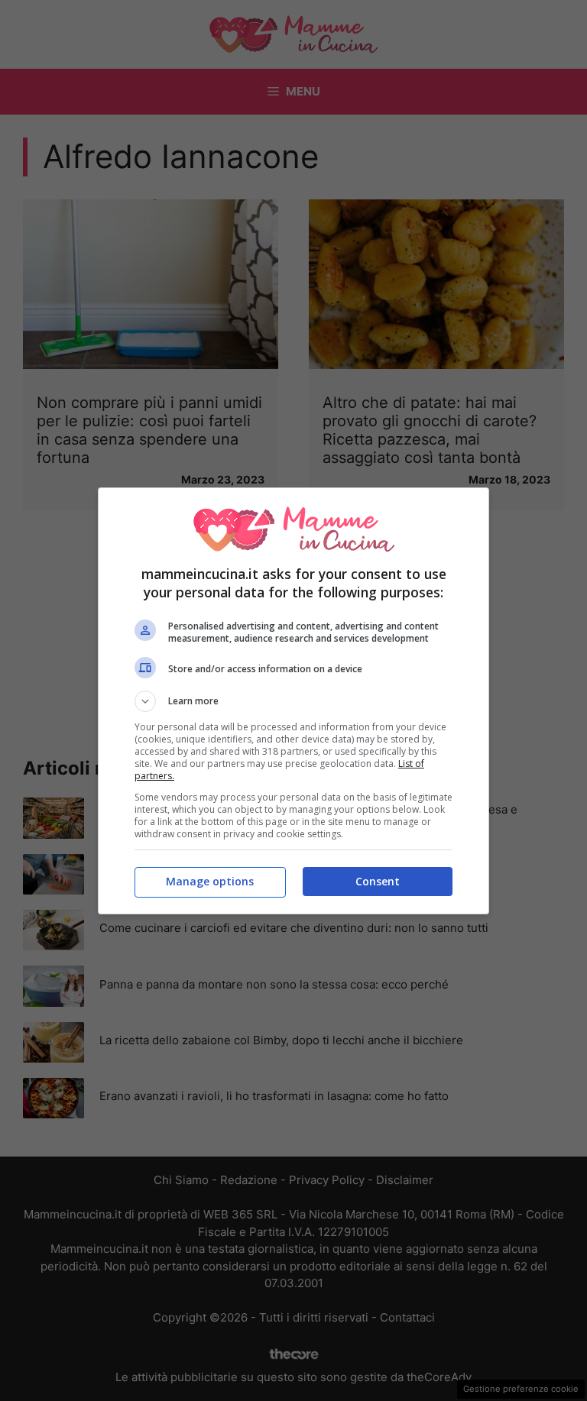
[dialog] (293, 700)
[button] (293, 701)
